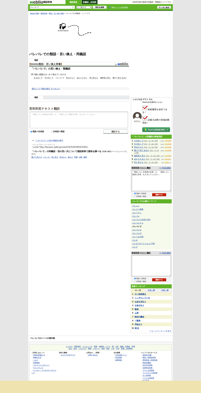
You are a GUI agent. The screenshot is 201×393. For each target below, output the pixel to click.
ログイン (137, 121)
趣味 (89, 348)
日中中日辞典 (147, 365)
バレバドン (137, 213)
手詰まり (138, 324)
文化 (70, 348)
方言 (117, 348)
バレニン (136, 206)
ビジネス (69, 346)
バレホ (135, 240)
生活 (75, 348)
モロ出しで (48, 78)
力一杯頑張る (140, 294)
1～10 (137, 290)
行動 (35, 74)
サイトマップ (38, 368)
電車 (95, 346)
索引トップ (36, 89)
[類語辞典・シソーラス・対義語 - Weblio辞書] (36, 3)
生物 (103, 348)
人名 (112, 348)
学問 (133, 346)
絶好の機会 (139, 317)
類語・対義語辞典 (149, 357)
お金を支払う (140, 302)
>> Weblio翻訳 (165, 168)
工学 (117, 346)
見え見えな (93, 78)
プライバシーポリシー (41, 365)
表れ (54, 74)
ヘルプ (35, 360)
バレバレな (137, 230)
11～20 (151, 290)
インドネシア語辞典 (150, 373)
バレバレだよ (137, 223)
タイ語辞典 (147, 375)
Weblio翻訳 (147, 362)
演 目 (137, 328)
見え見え (54, 157)
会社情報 (118, 357)
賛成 (137, 309)
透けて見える (36, 157)
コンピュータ (87, 346)
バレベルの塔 (137, 237)
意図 (41, 74)
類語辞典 (73, 2)
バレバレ (46, 157)
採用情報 (118, 360)
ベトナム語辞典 (148, 378)
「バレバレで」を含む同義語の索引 (49, 140)
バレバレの (137, 233)
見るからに (70, 78)
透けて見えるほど (120, 78)
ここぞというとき (142, 298)
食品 (108, 348)
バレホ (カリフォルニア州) (143, 243)
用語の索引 (45, 89)
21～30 (164, 290)
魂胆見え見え (105, 78)
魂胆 (85, 157)
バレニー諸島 (137, 209)
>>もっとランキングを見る (160, 331)
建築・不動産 (125, 346)
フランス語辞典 (148, 370)
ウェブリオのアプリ (68, 355)
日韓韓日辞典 (147, 368)
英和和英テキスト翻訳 (44, 108)
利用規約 (36, 362)
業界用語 (77, 346)
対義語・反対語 (89, 2)
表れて (70, 157)
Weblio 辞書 (34, 13)
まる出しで (38, 78)
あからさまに (82, 78)
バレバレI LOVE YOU (141, 219)
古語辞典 (146, 380)
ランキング (55, 89)
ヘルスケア (82, 348)
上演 (137, 313)
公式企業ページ (121, 355)
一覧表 (137, 320)
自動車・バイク (104, 346)
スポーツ (96, 348)
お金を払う (139, 305)
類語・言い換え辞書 (56, 13)
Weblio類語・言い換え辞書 (46, 64)
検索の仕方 (37, 357)
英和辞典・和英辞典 (150, 360)
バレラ (135, 247)
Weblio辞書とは (39, 355)
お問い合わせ (93, 355)
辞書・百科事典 (126, 348)
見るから (63, 157)
